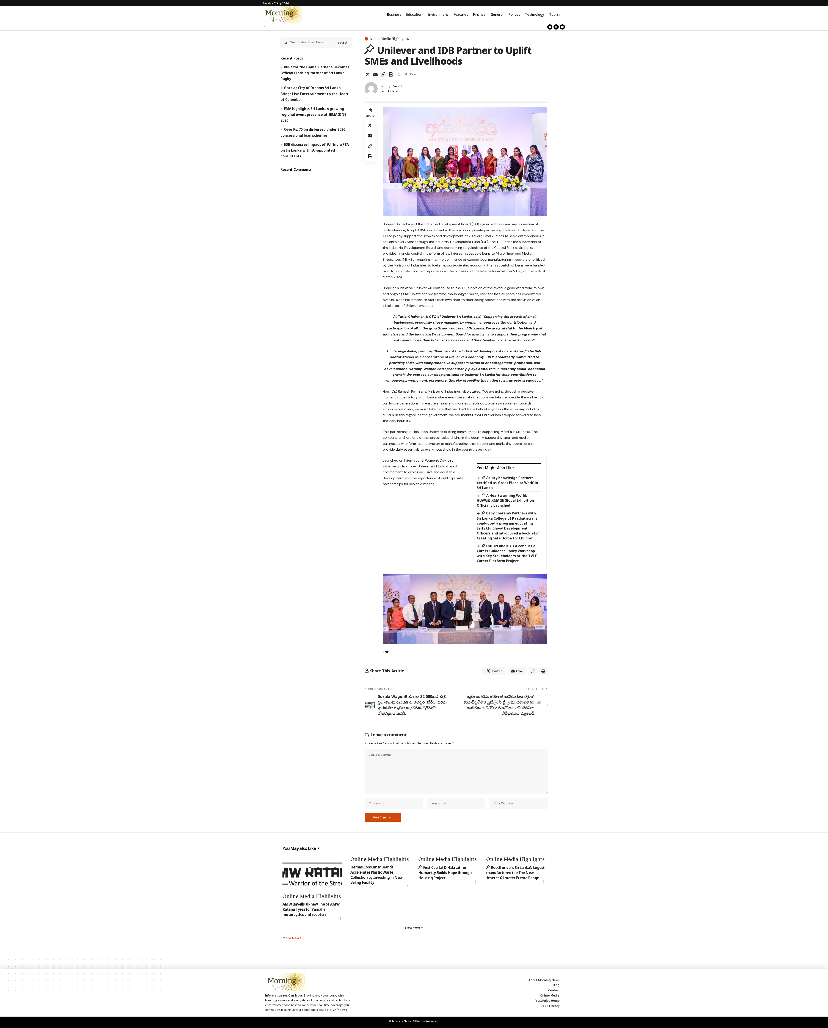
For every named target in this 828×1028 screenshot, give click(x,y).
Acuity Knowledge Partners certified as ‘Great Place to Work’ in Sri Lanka (507, 482)
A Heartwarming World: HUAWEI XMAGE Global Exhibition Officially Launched (505, 500)
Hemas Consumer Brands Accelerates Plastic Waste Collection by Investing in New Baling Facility (376, 875)
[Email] (375, 74)
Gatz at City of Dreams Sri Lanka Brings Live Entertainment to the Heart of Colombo (315, 93)
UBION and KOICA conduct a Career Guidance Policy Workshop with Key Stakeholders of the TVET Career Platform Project (507, 553)
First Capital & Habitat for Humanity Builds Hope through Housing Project (445, 872)
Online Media (550, 995)
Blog (556, 985)
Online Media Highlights (389, 39)
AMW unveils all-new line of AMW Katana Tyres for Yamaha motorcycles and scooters (310, 909)
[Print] (391, 74)
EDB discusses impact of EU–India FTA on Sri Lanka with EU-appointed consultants (315, 150)
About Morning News (544, 980)
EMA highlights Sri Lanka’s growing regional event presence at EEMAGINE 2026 (313, 114)
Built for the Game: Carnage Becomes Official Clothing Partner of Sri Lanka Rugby (315, 73)
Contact (554, 990)
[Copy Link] (383, 74)
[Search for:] (310, 42)
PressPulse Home (547, 1000)
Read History (550, 1006)
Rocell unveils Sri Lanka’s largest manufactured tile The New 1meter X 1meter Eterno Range (515, 872)
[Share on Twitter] (368, 74)
